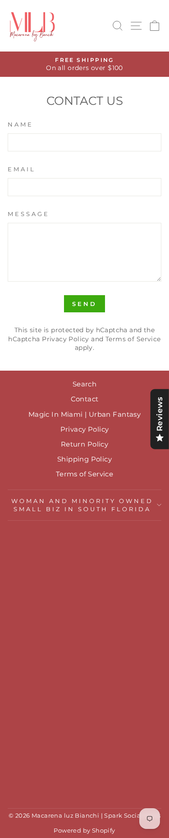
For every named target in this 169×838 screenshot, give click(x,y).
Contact (85, 399)
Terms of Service (133, 339)
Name (20, 124)
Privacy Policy (65, 339)
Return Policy (84, 444)
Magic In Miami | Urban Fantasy (84, 414)
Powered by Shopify (84, 830)
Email (22, 169)
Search (84, 384)
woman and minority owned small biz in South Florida (82, 505)
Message (29, 213)
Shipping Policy (84, 459)
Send (84, 303)
